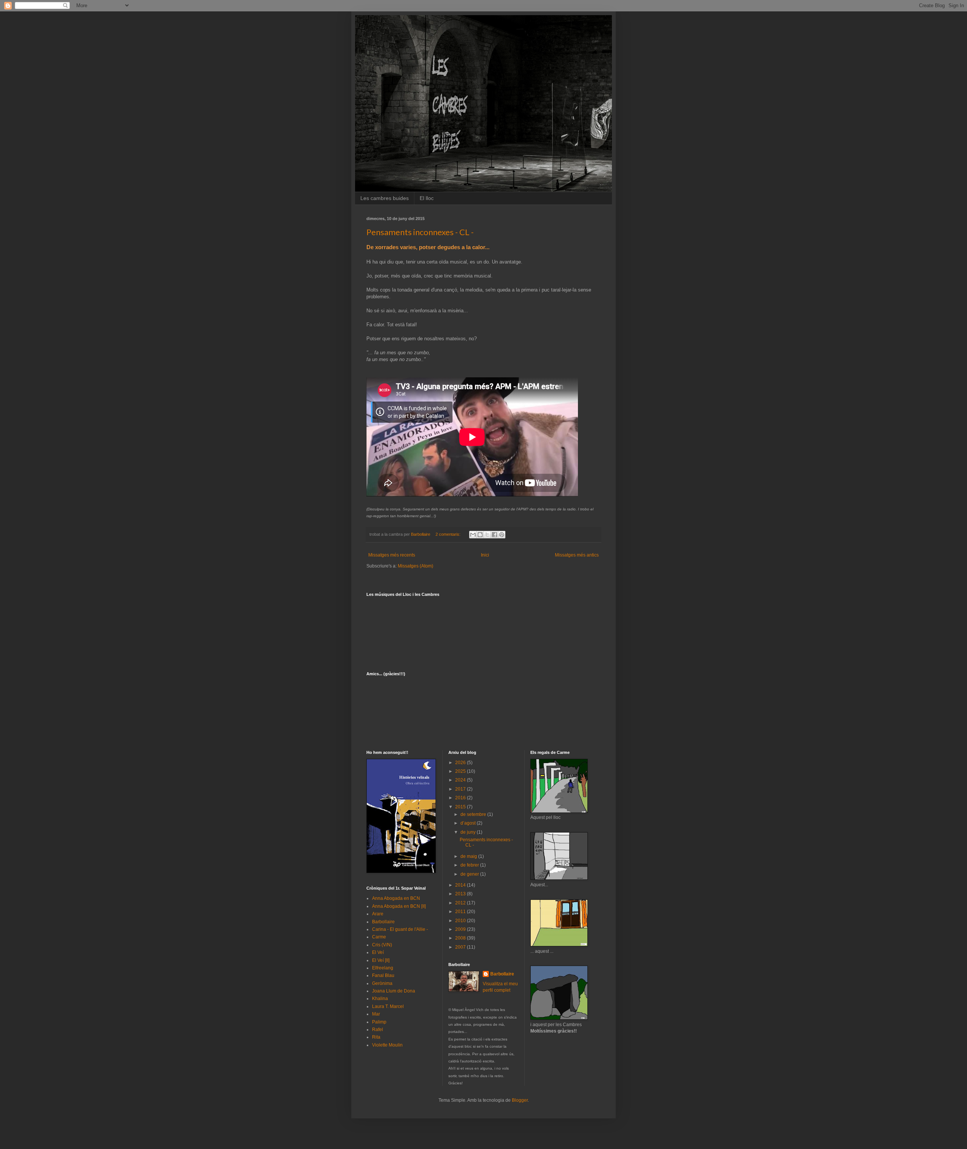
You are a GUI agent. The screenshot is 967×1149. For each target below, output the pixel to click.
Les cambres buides (384, 198)
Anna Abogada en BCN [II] (399, 906)
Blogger (520, 1100)
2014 (461, 885)
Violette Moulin (387, 1045)
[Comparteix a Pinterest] (501, 534)
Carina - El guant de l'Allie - (400, 929)
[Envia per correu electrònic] (473, 534)
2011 (461, 911)
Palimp (379, 1022)
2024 (461, 780)
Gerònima (382, 983)
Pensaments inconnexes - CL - (420, 232)
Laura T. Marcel (388, 1006)
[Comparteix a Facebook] (494, 534)
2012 (461, 903)
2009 (461, 929)
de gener (470, 874)
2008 (461, 938)
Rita (376, 1037)
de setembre (473, 814)
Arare (377, 913)
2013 (461, 893)
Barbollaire (383, 921)
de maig (469, 856)
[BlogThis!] (480, 534)
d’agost (468, 823)
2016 (461, 797)
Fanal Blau (383, 975)
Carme (379, 937)
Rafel (377, 1029)
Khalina (380, 998)
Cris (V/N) (382, 944)
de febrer (470, 865)
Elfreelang (382, 968)
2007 (461, 947)
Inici (485, 555)
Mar (376, 1014)
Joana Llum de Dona (393, 991)
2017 (461, 789)
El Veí (378, 952)
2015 (461, 806)
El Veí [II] (380, 960)
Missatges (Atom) (415, 566)
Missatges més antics (577, 555)
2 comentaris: (449, 534)
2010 (461, 920)
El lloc (427, 198)
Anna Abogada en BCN (396, 898)
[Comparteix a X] (487, 534)
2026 (461, 762)
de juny (468, 832)
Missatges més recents (391, 555)
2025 (461, 771)
